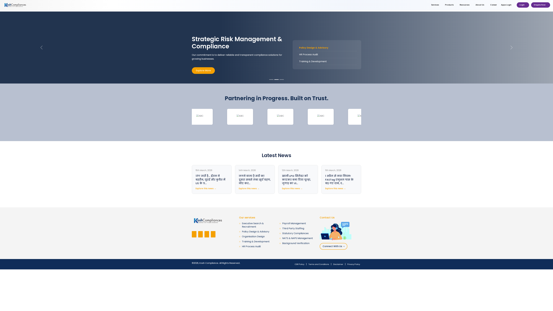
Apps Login (506, 4)
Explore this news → (206, 188)
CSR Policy (299, 264)
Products (449, 4)
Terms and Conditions (318, 264)
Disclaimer (338, 264)
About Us (480, 4)
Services (435, 4)
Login (522, 4)
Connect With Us (333, 246)
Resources (465, 4)
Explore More (203, 70)
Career (493, 4)
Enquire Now (540, 4)
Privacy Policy (353, 264)
